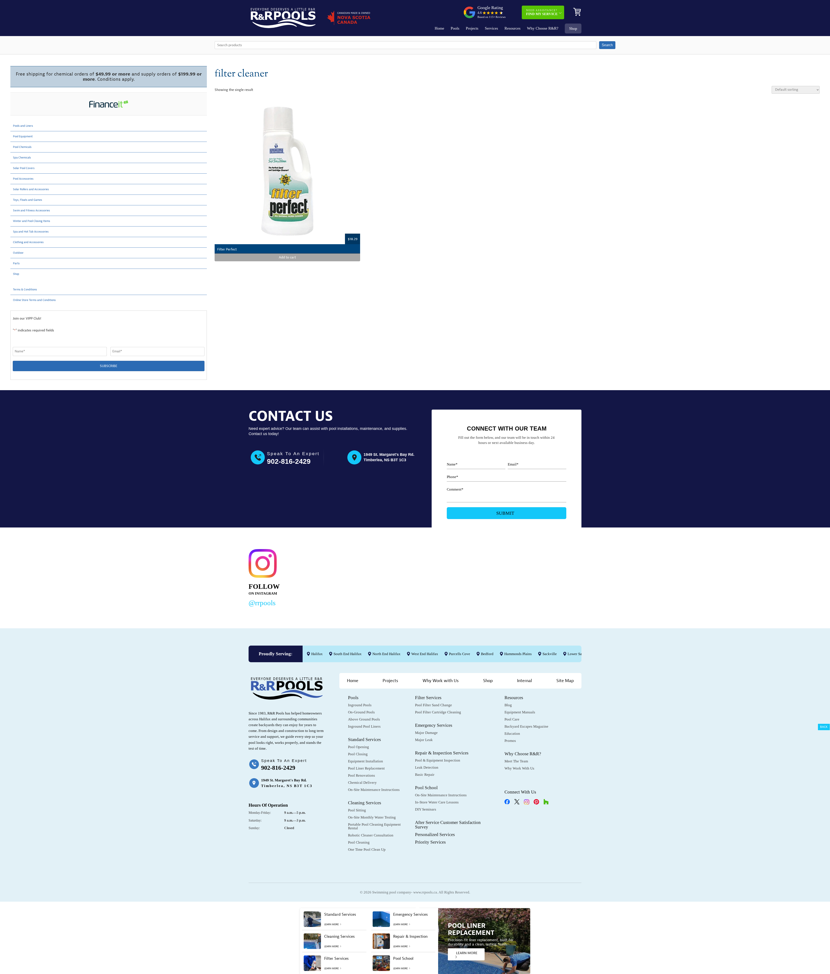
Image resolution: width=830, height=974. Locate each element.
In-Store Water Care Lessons (437, 802)
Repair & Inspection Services (441, 752)
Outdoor (19, 253)
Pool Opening (358, 747)
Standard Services (364, 739)
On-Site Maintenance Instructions (374, 790)
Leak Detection (426, 767)
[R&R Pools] (283, 18)
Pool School (426, 787)
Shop (573, 28)
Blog (508, 705)
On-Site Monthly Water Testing (372, 817)
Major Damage (426, 733)
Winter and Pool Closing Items (36, 221)
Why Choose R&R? (542, 28)
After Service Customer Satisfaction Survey (448, 825)
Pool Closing (358, 754)
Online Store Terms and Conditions (39, 300)
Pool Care (511, 719)
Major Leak (424, 740)
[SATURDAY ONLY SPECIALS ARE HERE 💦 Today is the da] (404, 576)
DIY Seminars (425, 809)
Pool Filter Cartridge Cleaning (438, 712)
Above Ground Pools (364, 719)
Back (824, 727)
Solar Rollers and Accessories (35, 189)
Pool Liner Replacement (366, 768)
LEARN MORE (466, 953)
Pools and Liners (25, 126)
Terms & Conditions (27, 289)
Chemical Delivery (362, 783)
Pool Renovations (361, 775)
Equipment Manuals (519, 712)
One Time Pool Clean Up (367, 849)
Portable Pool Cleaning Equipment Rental (374, 826)
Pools (455, 28)
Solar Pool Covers (26, 168)
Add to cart (287, 257)
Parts (17, 263)
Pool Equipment (25, 136)
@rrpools (262, 603)
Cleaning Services (364, 802)
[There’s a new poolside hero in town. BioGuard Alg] (333, 576)
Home (439, 28)
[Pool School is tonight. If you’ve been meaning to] (546, 576)
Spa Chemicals (24, 157)
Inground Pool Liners (364, 726)
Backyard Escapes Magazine (526, 726)
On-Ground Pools (361, 712)
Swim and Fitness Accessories (35, 210)
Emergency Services (433, 725)
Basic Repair (424, 775)
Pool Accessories (25, 179)
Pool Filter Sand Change (433, 705)
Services (491, 28)
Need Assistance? (542, 12)
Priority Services (430, 842)
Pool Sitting (357, 810)
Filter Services (428, 697)
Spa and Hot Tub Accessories (35, 232)
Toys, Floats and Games (31, 200)
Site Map (565, 680)
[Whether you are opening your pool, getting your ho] (475, 576)
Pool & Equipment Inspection (437, 760)
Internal (524, 680)
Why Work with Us (441, 680)
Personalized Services (435, 834)
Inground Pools (360, 705)
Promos (510, 741)
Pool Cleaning (359, 842)
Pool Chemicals (24, 147)
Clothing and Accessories (32, 242)
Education (512, 734)
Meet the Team (516, 761)
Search (607, 45)
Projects (472, 28)
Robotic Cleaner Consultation (370, 835)
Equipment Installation (365, 761)
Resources (512, 28)
